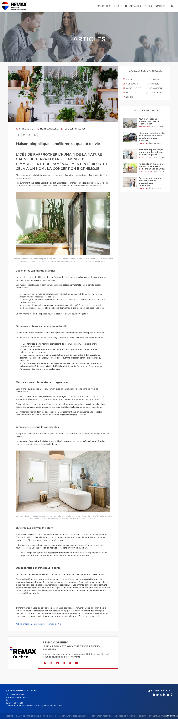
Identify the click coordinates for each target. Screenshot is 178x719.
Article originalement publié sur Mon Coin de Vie (38, 624)
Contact (160, 6)
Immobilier (154, 84)
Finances (154, 79)
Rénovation (155, 88)
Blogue (117, 6)
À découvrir (132, 84)
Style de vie (26, 129)
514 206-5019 (16, 703)
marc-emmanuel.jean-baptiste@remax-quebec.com (38, 706)
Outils (148, 6)
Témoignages (133, 6)
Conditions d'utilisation (149, 716)
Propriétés (103, 6)
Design (129, 97)
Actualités (131, 93)
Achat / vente (133, 88)
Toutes (129, 79)
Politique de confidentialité (125, 716)
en (171, 6)
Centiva (170, 716)
